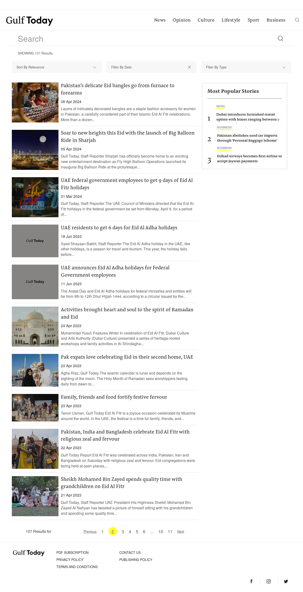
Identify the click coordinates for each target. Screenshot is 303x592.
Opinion (182, 20)
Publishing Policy (135, 559)
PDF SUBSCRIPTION (72, 552)
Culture (206, 20)
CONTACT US (130, 552)
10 (160, 531)
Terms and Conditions (77, 566)
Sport (253, 20)
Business (276, 20)
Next (180, 531)
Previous (90, 531)
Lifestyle (231, 20)
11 (170, 531)
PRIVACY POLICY (69, 559)
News (160, 20)
